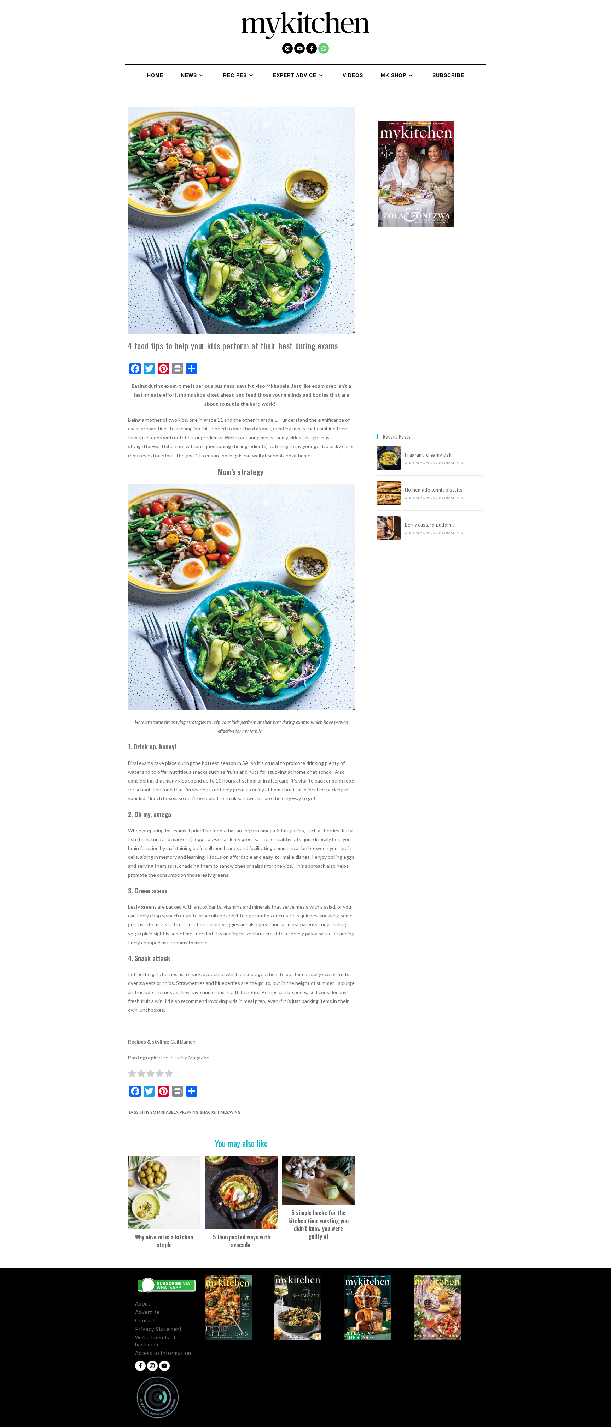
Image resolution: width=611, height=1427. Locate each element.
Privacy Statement (158, 1329)
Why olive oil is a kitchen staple (164, 1241)
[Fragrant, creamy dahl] (389, 458)
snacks (207, 1112)
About (143, 1303)
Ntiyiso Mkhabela (159, 1112)
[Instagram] (287, 48)
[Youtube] (299, 48)
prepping (189, 1112)
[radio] (132, 1074)
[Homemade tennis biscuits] (389, 493)
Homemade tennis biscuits (433, 490)
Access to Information (163, 1353)
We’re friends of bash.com (155, 1341)
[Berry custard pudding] (389, 528)
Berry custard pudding (430, 525)
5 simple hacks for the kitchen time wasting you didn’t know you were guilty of (318, 1225)
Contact (145, 1320)
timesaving (229, 1112)
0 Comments (451, 463)
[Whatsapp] (323, 48)
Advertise (147, 1312)
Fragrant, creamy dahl (429, 455)
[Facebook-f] (311, 48)
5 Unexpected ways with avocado (241, 1241)
